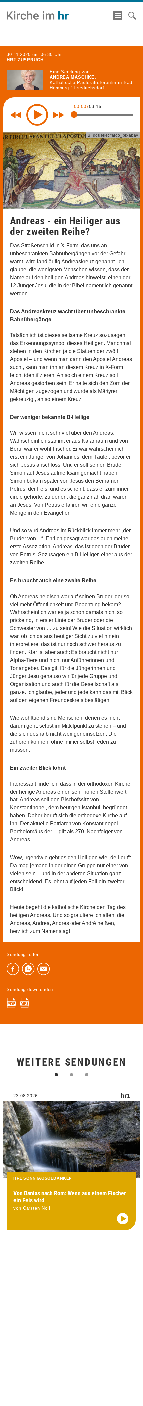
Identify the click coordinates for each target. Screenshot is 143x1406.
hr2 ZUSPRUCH (25, 59)
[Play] (37, 115)
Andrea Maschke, (73, 77)
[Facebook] (13, 969)
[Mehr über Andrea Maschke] (25, 80)
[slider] (74, 114)
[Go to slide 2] (71, 1074)
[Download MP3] (24, 1003)
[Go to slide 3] (86, 1074)
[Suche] (132, 16)
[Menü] (117, 15)
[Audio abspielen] (123, 1219)
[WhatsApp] (28, 969)
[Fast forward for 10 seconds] (58, 115)
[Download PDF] (11, 1003)
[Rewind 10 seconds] (15, 115)
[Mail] (43, 969)
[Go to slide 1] (56, 1074)
